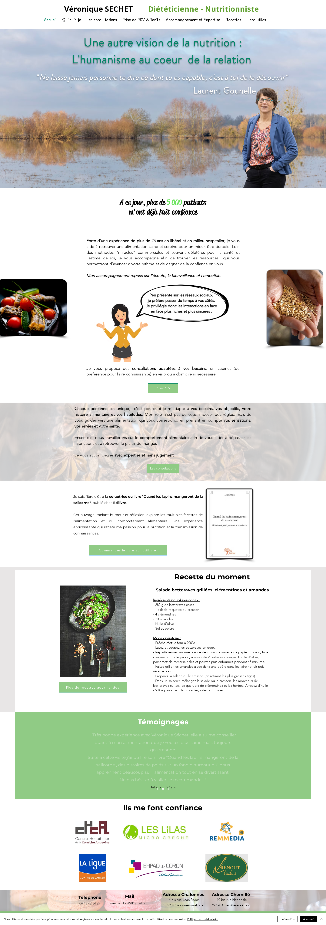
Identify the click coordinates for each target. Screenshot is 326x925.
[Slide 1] (157, 789)
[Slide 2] (163, 789)
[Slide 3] (168, 789)
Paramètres (287, 919)
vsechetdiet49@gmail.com (129, 903)
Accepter (308, 919)
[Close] (321, 919)
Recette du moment (212, 576)
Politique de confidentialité (202, 919)
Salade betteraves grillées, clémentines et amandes (212, 589)
